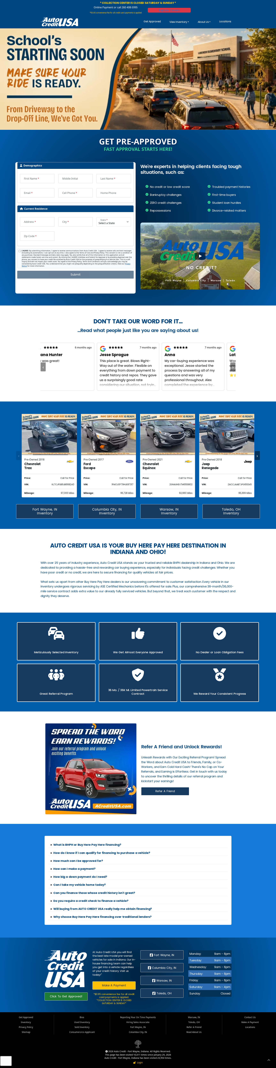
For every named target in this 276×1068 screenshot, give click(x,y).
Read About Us (194, 1032)
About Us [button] (203, 22)
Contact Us (250, 1017)
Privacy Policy (26, 1027)
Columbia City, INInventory (107, 511)
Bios (82, 1017)
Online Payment (103, 7)
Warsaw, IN (163, 981)
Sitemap (26, 1032)
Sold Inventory (82, 1027)
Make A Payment (114, 985)
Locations (225, 21)
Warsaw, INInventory (169, 511)
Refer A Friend (165, 791)
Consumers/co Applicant (82, 1032)
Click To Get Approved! (66, 996)
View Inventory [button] (178, 22)
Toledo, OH (163, 993)
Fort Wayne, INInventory (44, 511)
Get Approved (152, 21)
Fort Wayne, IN (163, 955)
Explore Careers (169, 10)
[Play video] (200, 256)
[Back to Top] (269, 1060)
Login (139, 1062)
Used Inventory (82, 1022)
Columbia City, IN (163, 968)
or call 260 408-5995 (125, 7)
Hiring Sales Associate (138, 1022)
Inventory (26, 1022)
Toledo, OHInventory (231, 511)
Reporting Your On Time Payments (138, 1017)
